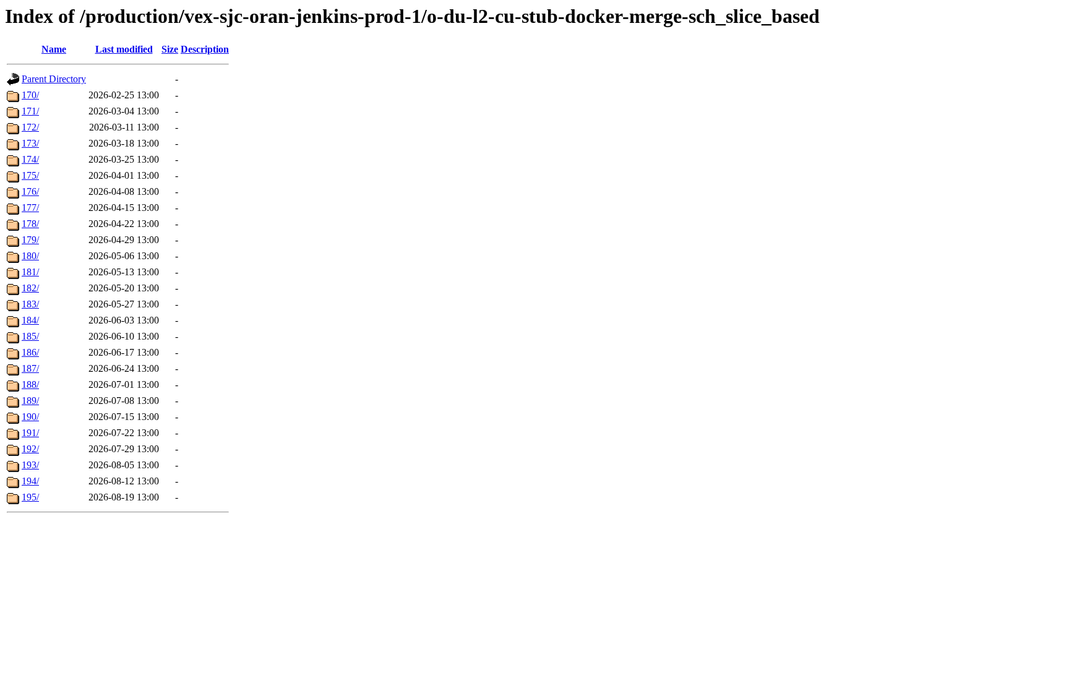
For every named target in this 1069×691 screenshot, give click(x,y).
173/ (30, 143)
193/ (30, 465)
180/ (30, 256)
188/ (30, 384)
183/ (30, 304)
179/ (30, 239)
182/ (30, 288)
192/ (30, 449)
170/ (30, 95)
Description (205, 49)
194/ (30, 481)
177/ (30, 207)
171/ (30, 111)
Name (53, 49)
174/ (30, 159)
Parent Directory (54, 79)
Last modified (124, 49)
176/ (30, 191)
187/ (30, 368)
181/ (30, 272)
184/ (30, 320)
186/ (30, 352)
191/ (30, 432)
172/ (30, 127)
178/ (30, 223)
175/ (30, 175)
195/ (30, 497)
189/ (30, 400)
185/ (30, 336)
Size (169, 49)
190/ (30, 416)
